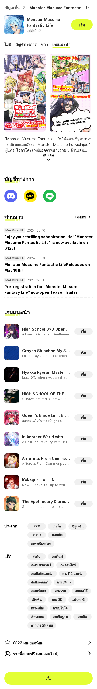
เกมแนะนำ (61, 44)
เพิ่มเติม (48, 155)
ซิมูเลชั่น (12, 7)
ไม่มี (7, 44)
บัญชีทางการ (26, 44)
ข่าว (44, 44)
